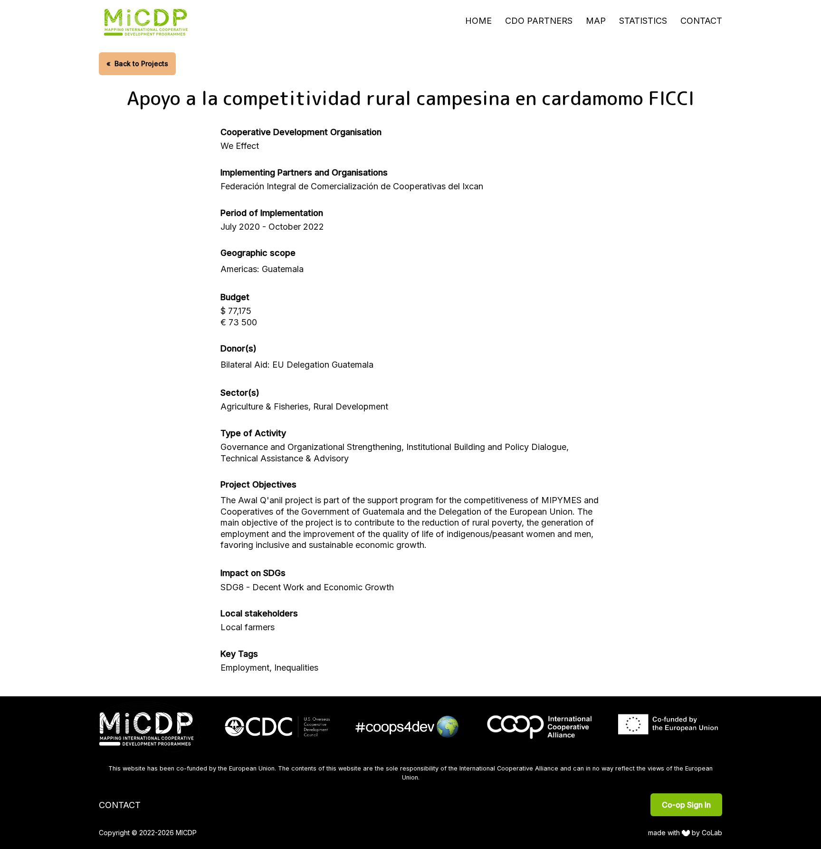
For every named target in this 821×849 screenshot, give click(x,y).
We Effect (239, 146)
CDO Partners (539, 21)
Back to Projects (137, 63)
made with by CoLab (685, 833)
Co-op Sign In (686, 805)
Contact (701, 21)
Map (596, 21)
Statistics (643, 21)
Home (478, 21)
